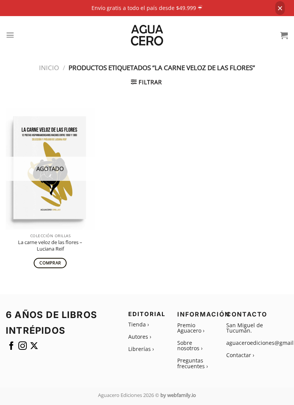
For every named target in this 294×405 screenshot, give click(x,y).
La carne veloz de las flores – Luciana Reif (50, 245)
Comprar (50, 263)
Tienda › (138, 324)
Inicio (49, 67)
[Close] (280, 8)
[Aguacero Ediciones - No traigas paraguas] (147, 35)
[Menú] (10, 35)
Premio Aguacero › (190, 327)
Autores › (139, 336)
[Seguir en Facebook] (11, 347)
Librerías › (141, 349)
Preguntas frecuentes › (192, 363)
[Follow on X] (34, 347)
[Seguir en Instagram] (22, 347)
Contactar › (240, 355)
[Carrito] (284, 35)
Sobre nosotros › (190, 345)
